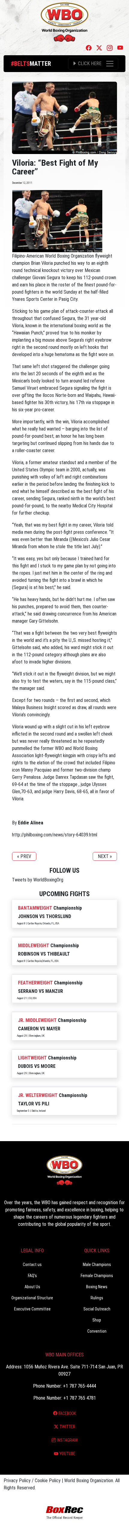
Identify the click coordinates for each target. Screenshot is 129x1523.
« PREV (24, 856)
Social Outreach (96, 1309)
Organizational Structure (32, 1297)
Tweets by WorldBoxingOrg (37, 880)
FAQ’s (32, 1275)
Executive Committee (32, 1309)
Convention (96, 1331)
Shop (96, 1320)
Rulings (97, 1297)
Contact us (32, 1264)
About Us (32, 1286)
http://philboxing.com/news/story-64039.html (54, 835)
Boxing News (96, 1286)
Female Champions (97, 1275)
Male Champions (97, 1264)
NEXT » (105, 856)
